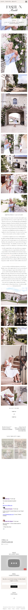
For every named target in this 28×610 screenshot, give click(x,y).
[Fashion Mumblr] (14, 6)
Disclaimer (23, 608)
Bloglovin (5, 608)
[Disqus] (14, 476)
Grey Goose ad (10, 285)
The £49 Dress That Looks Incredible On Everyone (20, 429)
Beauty (14, 1)
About (9, 608)
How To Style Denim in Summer (7, 428)
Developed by (20, 607)
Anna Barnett (8, 255)
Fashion (8, 1)
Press (13, 608)
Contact (17, 608)
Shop (2, 1)
